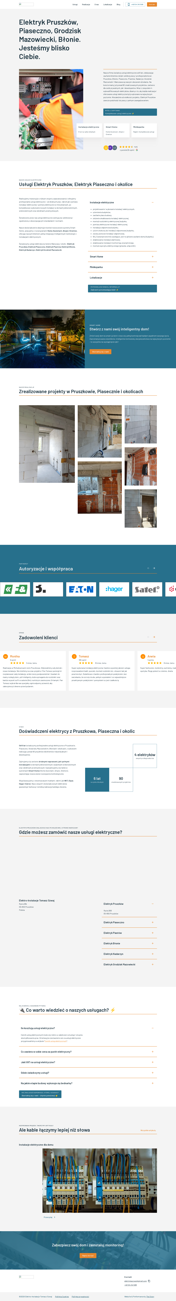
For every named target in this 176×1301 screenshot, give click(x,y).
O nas (97, 4)
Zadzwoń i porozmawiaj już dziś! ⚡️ (105, 288)
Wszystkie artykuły (148, 1130)
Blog (118, 4)
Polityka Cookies (62, 1296)
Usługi (75, 4)
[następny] (154, 568)
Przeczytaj (48, 1217)
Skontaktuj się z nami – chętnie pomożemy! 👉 (40, 1094)
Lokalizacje (107, 4)
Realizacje (86, 4)
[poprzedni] (148, 568)
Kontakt (152, 4)
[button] (122, 202)
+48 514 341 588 (137, 4)
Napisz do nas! (88, 1256)
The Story (150, 1296)
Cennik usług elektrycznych (56, 1041)
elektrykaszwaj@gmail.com (135, 1281)
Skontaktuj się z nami (100, 352)
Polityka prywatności (80, 1296)
